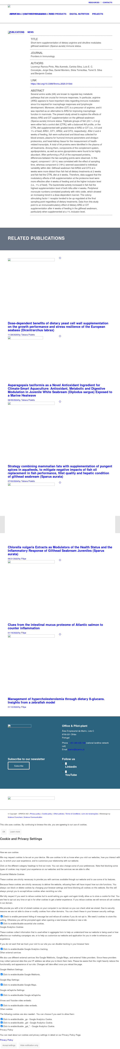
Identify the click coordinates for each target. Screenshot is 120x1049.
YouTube (71, 775)
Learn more (15, 831)
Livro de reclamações (90, 813)
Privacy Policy (6, 1039)
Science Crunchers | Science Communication (25, 817)
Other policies (59, 813)
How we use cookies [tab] (9, 852)
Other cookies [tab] (6, 1008)
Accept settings (8, 1045)
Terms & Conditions (72, 813)
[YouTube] (66, 772)
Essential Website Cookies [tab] (12, 874)
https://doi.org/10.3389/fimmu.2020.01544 (51, 83)
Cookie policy (47, 813)
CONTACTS (107, 2)
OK (3, 831)
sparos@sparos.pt (76, 749)
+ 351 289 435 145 (76, 742)
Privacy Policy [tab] (6, 1029)
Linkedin (71, 767)
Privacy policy (35, 813)
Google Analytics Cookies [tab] (11, 926)
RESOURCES (94, 2)
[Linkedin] (66, 763)
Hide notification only (29, 1045)
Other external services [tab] (10, 952)
